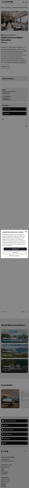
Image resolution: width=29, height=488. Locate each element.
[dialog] (14, 244)
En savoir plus (9, 245)
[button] (14, 256)
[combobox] (26, 231)
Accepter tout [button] (15, 248)
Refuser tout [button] (15, 252)
